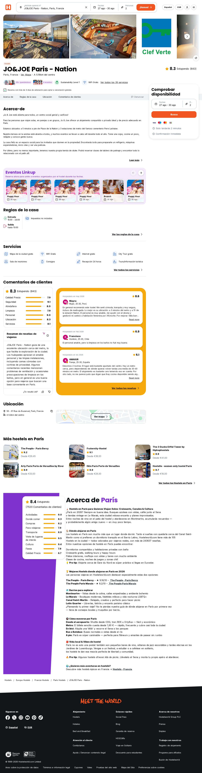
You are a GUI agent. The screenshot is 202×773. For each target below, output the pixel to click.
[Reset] (86, 7)
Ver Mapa (26, 74)
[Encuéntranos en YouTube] (27, 717)
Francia (14, 74)
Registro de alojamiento (170, 745)
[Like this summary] (42, 392)
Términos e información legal (56, 767)
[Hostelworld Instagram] (21, 717)
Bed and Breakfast (81, 731)
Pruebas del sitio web (106, 767)
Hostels (76, 717)
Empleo (162, 731)
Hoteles (76, 724)
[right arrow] (141, 173)
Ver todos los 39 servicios (114, 82)
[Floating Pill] (187, 36)
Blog (118, 724)
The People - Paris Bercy (124, 580)
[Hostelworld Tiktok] (40, 717)
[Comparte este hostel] (196, 58)
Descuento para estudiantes (129, 752)
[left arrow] (133, 173)
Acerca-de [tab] (8, 97)
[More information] (47, 335)
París (6, 74)
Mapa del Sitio (128, 767)
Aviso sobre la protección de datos (21, 767)
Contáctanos (78, 745)
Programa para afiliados (170, 752)
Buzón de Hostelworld (169, 760)
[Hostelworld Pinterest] (34, 717)
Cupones (78, 767)
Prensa (162, 724)
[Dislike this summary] (49, 392)
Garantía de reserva (125, 731)
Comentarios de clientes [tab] (70, 97)
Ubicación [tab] (47, 97)
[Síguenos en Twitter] (14, 717)
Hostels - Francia (122, 669)
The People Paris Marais (122, 583)
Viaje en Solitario (124, 745)
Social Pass (121, 717)
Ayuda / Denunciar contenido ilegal (89, 752)
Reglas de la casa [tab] (28, 97)
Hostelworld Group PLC (170, 717)
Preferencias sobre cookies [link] (152, 767)
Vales (89, 767)
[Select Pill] (187, 7)
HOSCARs (120, 738)
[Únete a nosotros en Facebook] (7, 717)
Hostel (7, 64)
